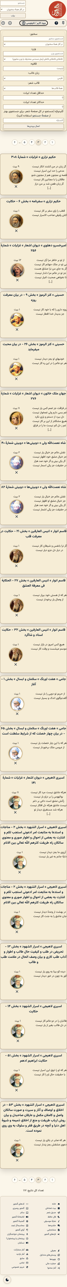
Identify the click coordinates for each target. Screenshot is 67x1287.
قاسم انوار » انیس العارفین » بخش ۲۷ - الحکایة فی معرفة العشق (33, 583)
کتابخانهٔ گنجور (18, 1217)
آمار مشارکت (19, 1250)
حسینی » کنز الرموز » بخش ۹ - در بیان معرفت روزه (33, 297)
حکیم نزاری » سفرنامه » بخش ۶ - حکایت (33, 201)
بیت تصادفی (51, 1208)
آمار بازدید (20, 1254)
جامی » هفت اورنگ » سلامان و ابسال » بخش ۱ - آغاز (33, 682)
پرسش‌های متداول (48, 1255)
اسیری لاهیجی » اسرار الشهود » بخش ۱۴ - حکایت (33, 1009)
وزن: (33, 49)
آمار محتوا (52, 1268)
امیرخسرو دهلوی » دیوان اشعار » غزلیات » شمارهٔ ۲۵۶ (33, 248)
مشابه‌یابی (52, 1230)
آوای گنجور (20, 1230)
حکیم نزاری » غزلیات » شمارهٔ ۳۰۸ (33, 157)
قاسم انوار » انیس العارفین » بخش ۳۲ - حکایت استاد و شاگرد (33, 632)
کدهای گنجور (19, 1204)
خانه (54, 1204)
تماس (22, 1263)
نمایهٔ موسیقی (50, 1221)
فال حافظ (52, 1217)
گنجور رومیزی (19, 1208)
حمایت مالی (51, 1263)
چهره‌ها (53, 1259)
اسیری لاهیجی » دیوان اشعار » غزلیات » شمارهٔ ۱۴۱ (33, 780)
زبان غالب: (33, 73)
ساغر (22, 1212)
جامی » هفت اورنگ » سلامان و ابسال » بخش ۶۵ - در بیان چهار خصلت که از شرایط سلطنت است (33, 731)
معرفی (54, 1250)
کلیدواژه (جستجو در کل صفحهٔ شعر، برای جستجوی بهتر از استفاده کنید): (33, 113)
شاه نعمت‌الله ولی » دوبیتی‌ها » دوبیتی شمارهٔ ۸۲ (33, 487)
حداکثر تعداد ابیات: (33, 102)
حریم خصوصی (18, 1267)
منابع (22, 1258)
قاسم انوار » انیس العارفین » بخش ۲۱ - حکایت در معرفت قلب (33, 534)
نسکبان (21, 1243)
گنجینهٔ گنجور (19, 1221)
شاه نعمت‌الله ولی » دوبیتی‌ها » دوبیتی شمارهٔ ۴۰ (33, 443)
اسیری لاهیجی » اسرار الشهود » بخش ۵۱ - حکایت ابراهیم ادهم (33, 1058)
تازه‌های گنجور (50, 1234)
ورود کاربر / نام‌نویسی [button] (36, 23)
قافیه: (33, 64)
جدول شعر (52, 1212)
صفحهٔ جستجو (40, 116)
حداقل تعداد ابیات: (33, 93)
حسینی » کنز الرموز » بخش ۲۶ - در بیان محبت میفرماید (33, 347)
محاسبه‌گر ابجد (18, 1225)
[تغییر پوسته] (7, 1280)
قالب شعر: (33, 83)
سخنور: (33, 34)
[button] (63, 23)
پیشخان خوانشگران (16, 1234)
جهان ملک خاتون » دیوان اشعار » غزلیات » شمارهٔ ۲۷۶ (33, 396)
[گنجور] (57, 9)
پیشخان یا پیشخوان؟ (15, 1238)
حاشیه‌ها (52, 1225)
